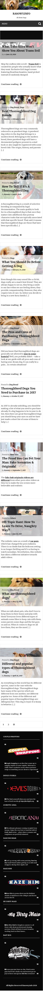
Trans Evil (33, 64)
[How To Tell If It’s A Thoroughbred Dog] (20, 235)
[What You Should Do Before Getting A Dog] (20, 305)
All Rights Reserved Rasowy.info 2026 (21, 985)
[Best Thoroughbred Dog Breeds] (20, 160)
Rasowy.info (21, 13)
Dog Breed (14, 107)
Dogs (22, 107)
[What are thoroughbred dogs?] (20, 637)
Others (13, 43)
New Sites (14, 454)
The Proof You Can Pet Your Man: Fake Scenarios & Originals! (21, 462)
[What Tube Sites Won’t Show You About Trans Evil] (20, 84)
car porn (34, 541)
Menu (4, 24)
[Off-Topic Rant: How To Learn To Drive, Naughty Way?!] (20, 567)
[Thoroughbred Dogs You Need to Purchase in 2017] (20, 431)
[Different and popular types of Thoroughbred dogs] (20, 714)
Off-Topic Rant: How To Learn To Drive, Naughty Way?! (19, 526)
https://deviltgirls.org (27, 801)
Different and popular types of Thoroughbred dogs (18, 668)
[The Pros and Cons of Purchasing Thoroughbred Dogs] (20, 374)
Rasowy (7, 119)
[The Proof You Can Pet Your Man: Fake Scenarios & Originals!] (20, 495)
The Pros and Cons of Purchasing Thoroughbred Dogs (20, 336)
